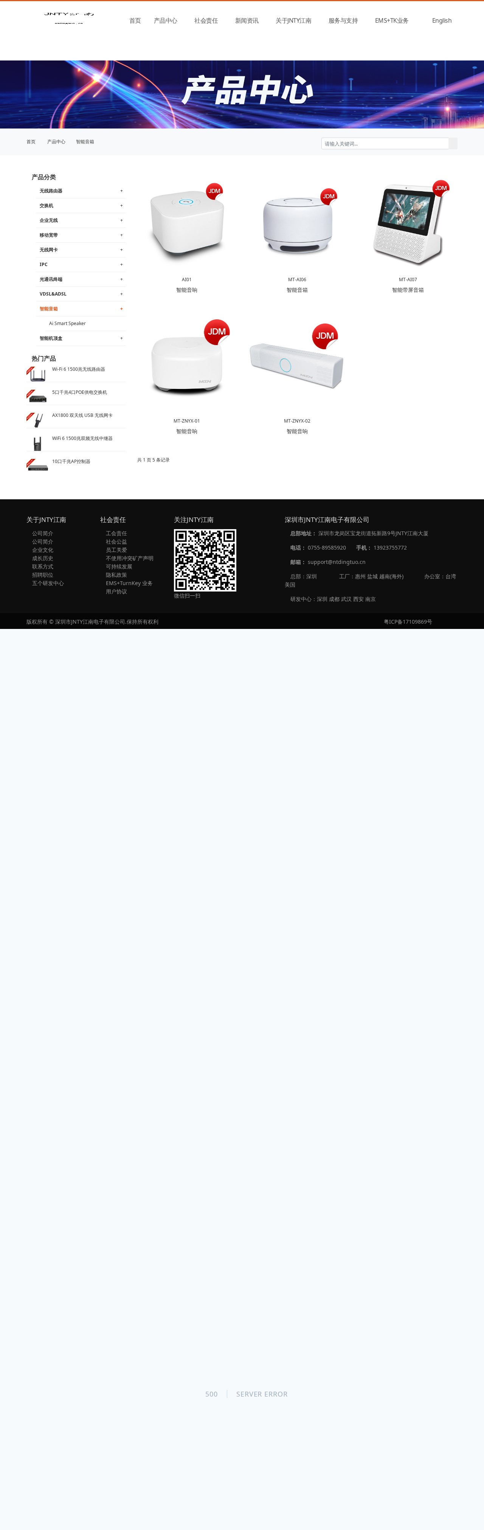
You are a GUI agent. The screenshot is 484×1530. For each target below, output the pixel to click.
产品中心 (165, 20)
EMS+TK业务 (392, 20)
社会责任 (206, 20)
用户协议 (115, 591)
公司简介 (42, 533)
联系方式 (42, 566)
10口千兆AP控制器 (71, 461)
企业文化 (42, 549)
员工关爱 (115, 549)
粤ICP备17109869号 (408, 621)
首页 (135, 20)
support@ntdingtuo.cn (337, 561)
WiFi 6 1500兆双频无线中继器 (82, 438)
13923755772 (390, 547)
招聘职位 (42, 574)
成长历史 (42, 558)
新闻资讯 (247, 20)
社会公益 (115, 541)
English (442, 20)
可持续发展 (118, 566)
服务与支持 (343, 20)
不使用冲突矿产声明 (129, 558)
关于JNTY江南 (293, 20)
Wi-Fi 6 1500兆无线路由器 (78, 369)
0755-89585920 (327, 547)
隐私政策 (115, 574)
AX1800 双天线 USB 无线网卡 (82, 415)
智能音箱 (85, 141)
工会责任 (115, 533)
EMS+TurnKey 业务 (128, 583)
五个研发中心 (47, 583)
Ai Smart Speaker (67, 323)
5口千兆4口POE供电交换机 (79, 392)
